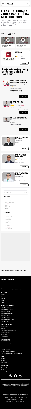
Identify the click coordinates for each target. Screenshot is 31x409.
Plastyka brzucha (8, 228)
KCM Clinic (18, 52)
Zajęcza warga (4, 334)
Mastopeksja (7, 227)
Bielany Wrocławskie (9, 202)
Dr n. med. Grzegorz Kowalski (21, 174)
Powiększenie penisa (5, 332)
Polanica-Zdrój (8, 206)
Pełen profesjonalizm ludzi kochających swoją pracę (11, 353)
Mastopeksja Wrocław (5, 311)
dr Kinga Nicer (4, 281)
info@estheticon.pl (24, 394)
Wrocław (7, 208)
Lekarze (9, 33)
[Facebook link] (15, 376)
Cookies (25, 397)
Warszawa (3, 294)
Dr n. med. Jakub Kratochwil (20, 155)
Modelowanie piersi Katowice (7, 313)
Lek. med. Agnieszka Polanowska (7, 283)
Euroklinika (3, 285)
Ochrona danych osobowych (8, 397)
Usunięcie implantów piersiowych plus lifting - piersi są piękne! (13, 341)
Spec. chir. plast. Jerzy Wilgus (7, 287)
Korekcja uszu (8, 221)
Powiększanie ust (4, 326)
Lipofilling (7, 224)
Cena (13, 33)
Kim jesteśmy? (4, 358)
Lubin (6, 205)
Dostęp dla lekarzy (5, 367)
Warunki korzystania (19, 401)
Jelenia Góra (7, 203)
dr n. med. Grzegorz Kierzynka (21, 138)
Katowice (3, 300)
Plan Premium (4, 369)
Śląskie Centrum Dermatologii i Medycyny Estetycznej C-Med (13, 289)
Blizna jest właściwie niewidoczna (8, 351)
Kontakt (24, 63)
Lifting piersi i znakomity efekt (7, 345)
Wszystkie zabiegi (8, 216)
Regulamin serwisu (19, 397)
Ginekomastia (8, 219)
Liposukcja (7, 225)
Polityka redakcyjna (10, 401)
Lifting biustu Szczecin (5, 317)
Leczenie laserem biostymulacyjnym (8, 330)
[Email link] (20, 376)
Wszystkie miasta (8, 200)
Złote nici (3, 328)
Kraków (2, 296)
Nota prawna (21, 399)
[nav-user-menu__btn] (27, 3)
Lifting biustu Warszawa (6, 307)
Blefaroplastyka (8, 218)
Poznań (2, 302)
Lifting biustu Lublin (5, 321)
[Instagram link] (10, 376)
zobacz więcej (17, 55)
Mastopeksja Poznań (5, 315)
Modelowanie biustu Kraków (7, 309)
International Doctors (5, 371)
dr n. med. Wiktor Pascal (18, 118)
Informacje (3, 33)
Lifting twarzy (8, 222)
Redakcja (3, 360)
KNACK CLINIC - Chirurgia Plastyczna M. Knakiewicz (18, 81)
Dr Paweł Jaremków (16, 102)
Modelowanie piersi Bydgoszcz (7, 319)
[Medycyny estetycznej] (9, 4)
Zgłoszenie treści (4, 362)
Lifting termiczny (4, 336)
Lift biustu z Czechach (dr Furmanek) (8, 343)
